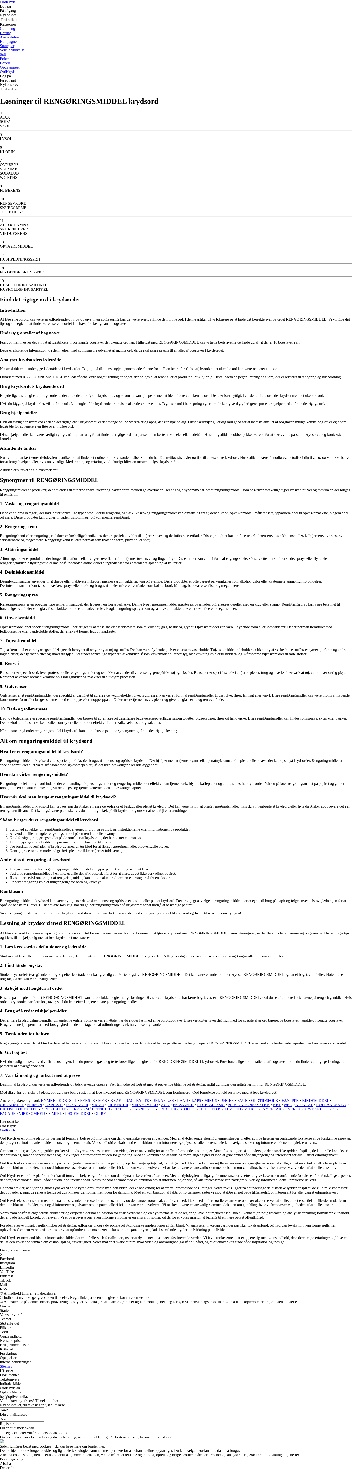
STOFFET (188, 1109)
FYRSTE (87, 1100)
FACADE (8, 1113)
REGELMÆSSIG (211, 1105)
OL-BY (100, 1113)
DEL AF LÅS (163, 1100)
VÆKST (251, 1109)
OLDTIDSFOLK (264, 1100)
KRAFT (116, 1100)
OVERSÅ (293, 1109)
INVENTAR (271, 1109)
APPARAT (304, 1105)
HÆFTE (59, 1109)
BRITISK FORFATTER (19, 1109)
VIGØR (98, 1105)
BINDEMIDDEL (315, 1100)
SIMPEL (55, 1113)
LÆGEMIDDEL (78, 1113)
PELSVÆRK (183, 1105)
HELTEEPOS (210, 1109)
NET (277, 1105)
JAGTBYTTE (138, 1100)
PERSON (34, 1105)
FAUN (242, 1100)
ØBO (288, 1105)
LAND (182, 1100)
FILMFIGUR (118, 1105)
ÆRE (45, 1109)
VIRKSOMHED (145, 1105)
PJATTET (121, 1109)
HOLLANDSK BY (331, 1105)
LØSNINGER (77, 1105)
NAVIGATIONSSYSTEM (249, 1105)
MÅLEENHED (98, 1109)
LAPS (196, 1100)
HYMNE (48, 1100)
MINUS (210, 1100)
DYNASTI (54, 1105)
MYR (102, 1100)
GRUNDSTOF (12, 1105)
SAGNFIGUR (143, 1109)
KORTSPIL (68, 1100)
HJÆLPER (290, 1100)
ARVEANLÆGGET (320, 1109)
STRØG (75, 1109)
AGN (165, 1105)
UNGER (227, 1100)
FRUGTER (167, 1109)
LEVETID (233, 1109)
